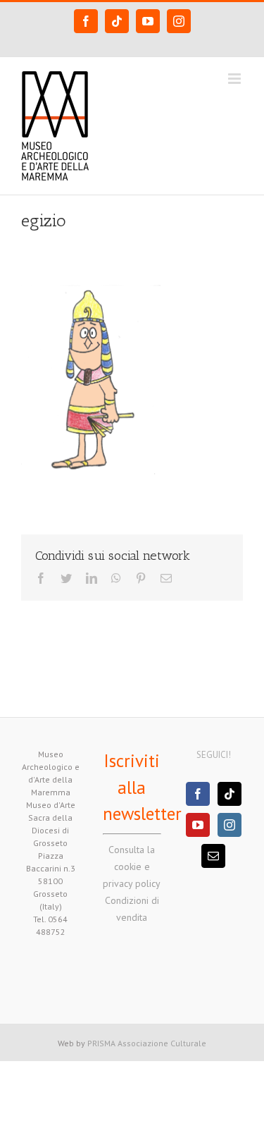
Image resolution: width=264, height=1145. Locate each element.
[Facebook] (198, 794)
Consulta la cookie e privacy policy (132, 866)
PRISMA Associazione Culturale (146, 1043)
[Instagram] (229, 825)
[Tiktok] (229, 794)
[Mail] (213, 856)
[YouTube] (198, 825)
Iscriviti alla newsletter (142, 787)
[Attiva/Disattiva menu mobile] (235, 78)
